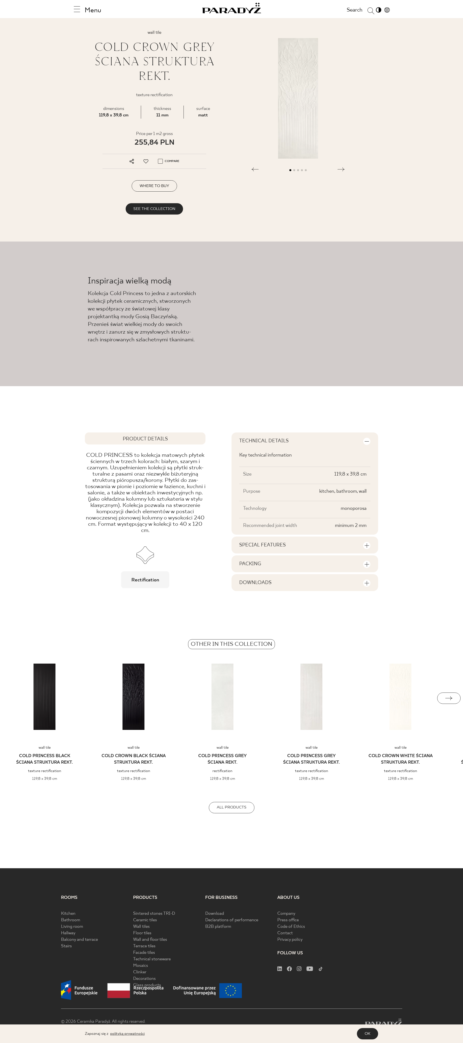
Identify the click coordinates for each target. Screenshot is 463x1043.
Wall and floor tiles (150, 939)
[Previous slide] (14, 698)
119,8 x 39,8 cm (114, 115)
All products (231, 807)
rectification (222, 771)
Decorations (144, 978)
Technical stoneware (152, 959)
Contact (285, 933)
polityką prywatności (127, 1033)
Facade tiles (144, 952)
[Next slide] (449, 698)
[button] (255, 170)
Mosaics (140, 965)
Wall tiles (141, 926)
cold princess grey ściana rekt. (222, 759)
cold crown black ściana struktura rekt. (134, 759)
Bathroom (70, 920)
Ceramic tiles (145, 920)
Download (214, 913)
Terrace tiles (144, 946)
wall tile (45, 747)
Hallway (68, 933)
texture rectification (44, 771)
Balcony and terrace (79, 939)
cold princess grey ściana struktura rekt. (311, 759)
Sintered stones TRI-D (154, 913)
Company (286, 913)
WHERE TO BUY (154, 186)
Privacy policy (290, 939)
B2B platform (218, 926)
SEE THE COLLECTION (154, 209)
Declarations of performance (231, 920)
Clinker (139, 972)
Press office (288, 920)
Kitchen (68, 913)
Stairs (66, 946)
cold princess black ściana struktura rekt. (44, 759)
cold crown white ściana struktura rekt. (400, 759)
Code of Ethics (291, 926)
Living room (72, 926)
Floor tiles (142, 933)
